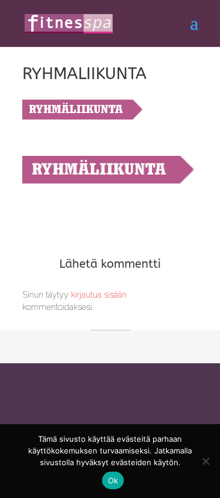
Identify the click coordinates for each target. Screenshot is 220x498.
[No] (205, 461)
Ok (113, 480)
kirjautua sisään (99, 294)
